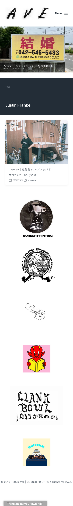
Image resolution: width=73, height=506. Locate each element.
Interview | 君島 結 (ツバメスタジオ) (30, 169)
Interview (32, 180)
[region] (36, 49)
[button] (36, 49)
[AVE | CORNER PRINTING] (27, 13)
